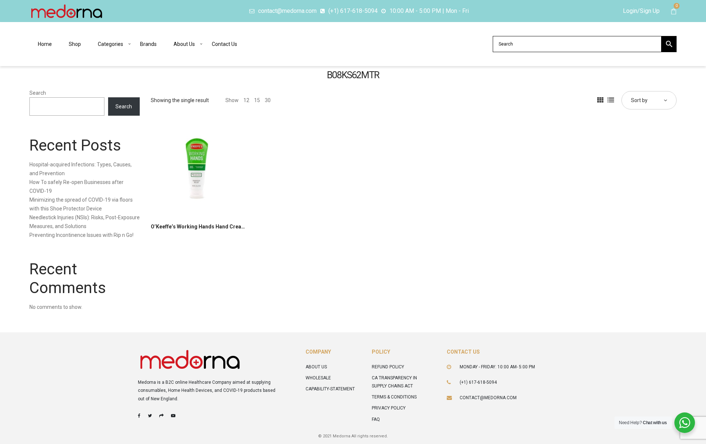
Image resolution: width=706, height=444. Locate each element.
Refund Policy (388, 366)
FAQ (376, 419)
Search (37, 93)
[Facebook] (139, 415)
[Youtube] (173, 415)
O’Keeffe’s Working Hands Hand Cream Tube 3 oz (211, 227)
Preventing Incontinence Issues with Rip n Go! (81, 235)
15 (257, 100)
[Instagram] (161, 415)
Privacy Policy (389, 408)
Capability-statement (330, 388)
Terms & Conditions (394, 397)
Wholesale (318, 377)
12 (246, 100)
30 (268, 100)
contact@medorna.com (488, 397)
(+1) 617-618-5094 (478, 382)
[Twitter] (150, 415)
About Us (316, 366)
